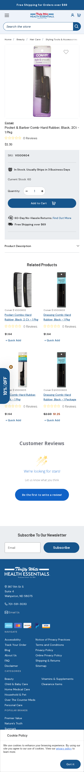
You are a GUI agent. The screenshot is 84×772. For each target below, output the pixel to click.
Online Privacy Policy (49, 655)
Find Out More (62, 218)
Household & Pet (15, 694)
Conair (9, 123)
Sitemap (41, 666)
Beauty (21, 39)
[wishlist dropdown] (66, 53)
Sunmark (10, 728)
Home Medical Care (17, 689)
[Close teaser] (11, 367)
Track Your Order (15, 645)
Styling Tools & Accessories (61, 39)
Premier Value (13, 718)
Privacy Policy (44, 650)
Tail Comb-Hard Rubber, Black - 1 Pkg (20, 397)
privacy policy (64, 748)
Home (8, 39)
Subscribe (61, 547)
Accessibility (13, 639)
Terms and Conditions (50, 645)
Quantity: (14, 191)
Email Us (14, 612)
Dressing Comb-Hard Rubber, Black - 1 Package (60, 397)
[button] (5, 386)
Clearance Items (51, 684)
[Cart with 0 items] (79, 15)
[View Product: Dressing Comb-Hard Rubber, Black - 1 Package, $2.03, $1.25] (61, 370)
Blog (7, 650)
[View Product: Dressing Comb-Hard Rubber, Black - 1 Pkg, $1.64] (61, 290)
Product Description (18, 246)
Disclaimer (11, 666)
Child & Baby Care (16, 684)
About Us (11, 655)
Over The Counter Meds (20, 700)
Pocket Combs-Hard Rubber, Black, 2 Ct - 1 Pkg (21, 317)
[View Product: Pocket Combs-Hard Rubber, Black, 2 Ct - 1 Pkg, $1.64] (22, 290)
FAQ (7, 660)
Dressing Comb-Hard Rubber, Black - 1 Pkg (57, 317)
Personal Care (13, 705)
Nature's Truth (13, 723)
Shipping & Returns (48, 660)
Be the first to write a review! (42, 495)
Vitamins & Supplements (57, 679)
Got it (70, 764)
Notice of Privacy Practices (53, 639)
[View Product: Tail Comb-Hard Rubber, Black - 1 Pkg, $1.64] (22, 370)
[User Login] (73, 15)
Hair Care (35, 39)
